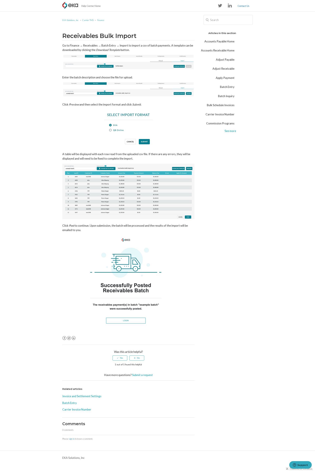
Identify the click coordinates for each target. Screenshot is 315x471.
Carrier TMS (88, 20)
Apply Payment (225, 78)
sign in (72, 438)
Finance (100, 20)
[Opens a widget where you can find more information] (300, 465)
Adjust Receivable (223, 68)
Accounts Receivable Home (217, 50)
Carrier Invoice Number (76, 409)
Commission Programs (220, 123)
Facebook (64, 338)
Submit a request (142, 375)
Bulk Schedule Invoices (220, 105)
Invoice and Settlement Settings (81, 396)
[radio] (120, 357)
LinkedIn (74, 338)
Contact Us (243, 5)
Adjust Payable (225, 59)
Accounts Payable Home (219, 41)
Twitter (69, 338)
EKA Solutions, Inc (70, 20)
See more (230, 131)
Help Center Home (91, 5)
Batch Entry (69, 403)
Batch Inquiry (226, 96)
